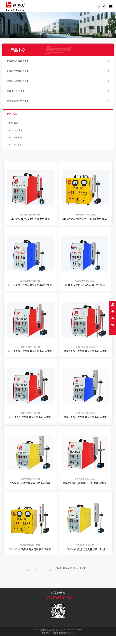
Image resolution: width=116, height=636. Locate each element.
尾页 (51, 570)
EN (98, 6)
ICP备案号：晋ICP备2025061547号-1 (58, 633)
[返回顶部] (112, 331)
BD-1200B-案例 (15, 130)
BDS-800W (14, 123)
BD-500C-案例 (15, 145)
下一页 (38, 570)
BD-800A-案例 (15, 138)
